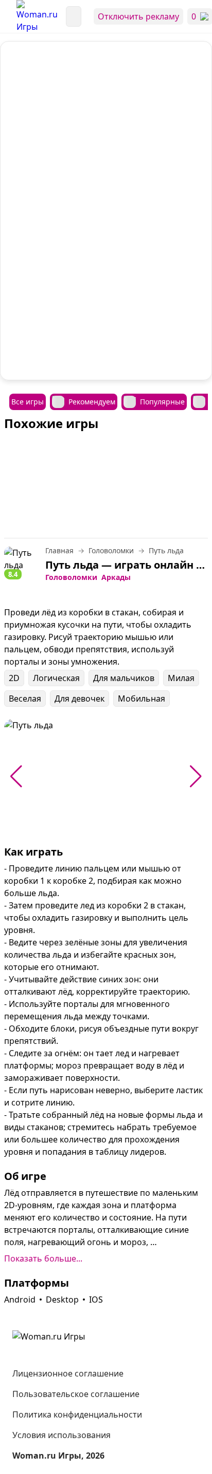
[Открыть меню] (8, 16)
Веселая (25, 698)
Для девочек (79, 698)
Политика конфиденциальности (77, 1414)
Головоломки (71, 577)
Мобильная (141, 698)
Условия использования (61, 1435)
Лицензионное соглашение (67, 1373)
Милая (181, 678)
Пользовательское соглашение (75, 1394)
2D (14, 678)
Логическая (56, 678)
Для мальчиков (123, 678)
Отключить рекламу (138, 16)
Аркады (116, 577)
